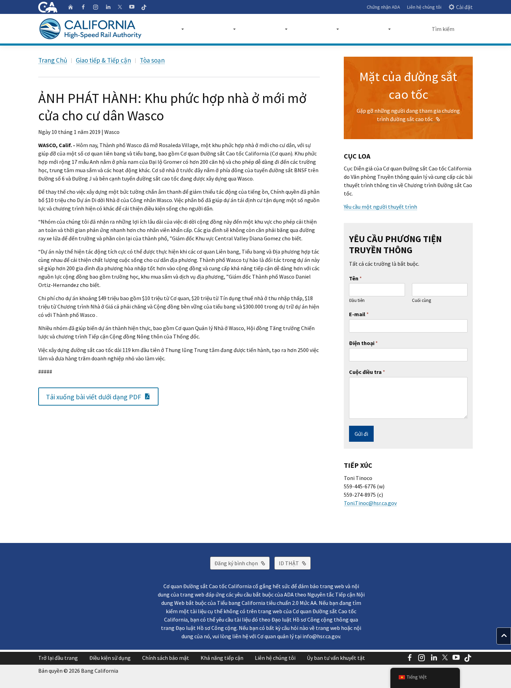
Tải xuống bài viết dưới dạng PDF (102, 396)
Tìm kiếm (443, 28)
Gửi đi (361, 433)
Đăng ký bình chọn (242, 563)
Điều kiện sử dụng (110, 657)
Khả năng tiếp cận (222, 657)
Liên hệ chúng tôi (424, 7)
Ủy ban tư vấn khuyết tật (336, 657)
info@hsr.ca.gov (321, 636)
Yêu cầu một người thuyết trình (380, 206)
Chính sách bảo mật (165, 657)
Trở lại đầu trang (58, 657)
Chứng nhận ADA (383, 7)
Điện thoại (363, 342)
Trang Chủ (52, 60)
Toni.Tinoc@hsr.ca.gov (370, 502)
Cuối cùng (421, 300)
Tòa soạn (152, 60)
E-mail (359, 314)
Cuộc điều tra (367, 371)
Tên (355, 278)
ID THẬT (295, 563)
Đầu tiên (357, 300)
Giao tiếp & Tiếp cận (103, 60)
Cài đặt (464, 6)
